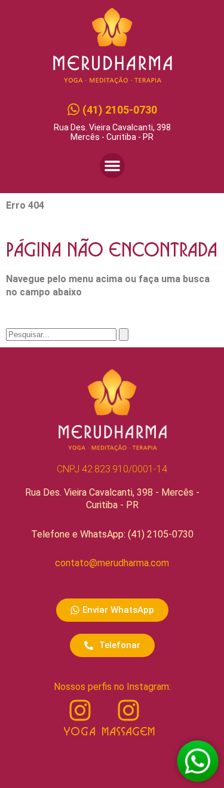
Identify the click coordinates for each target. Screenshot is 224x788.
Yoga (79, 732)
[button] (112, 165)
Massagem (128, 732)
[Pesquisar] (123, 334)
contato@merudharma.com (112, 563)
